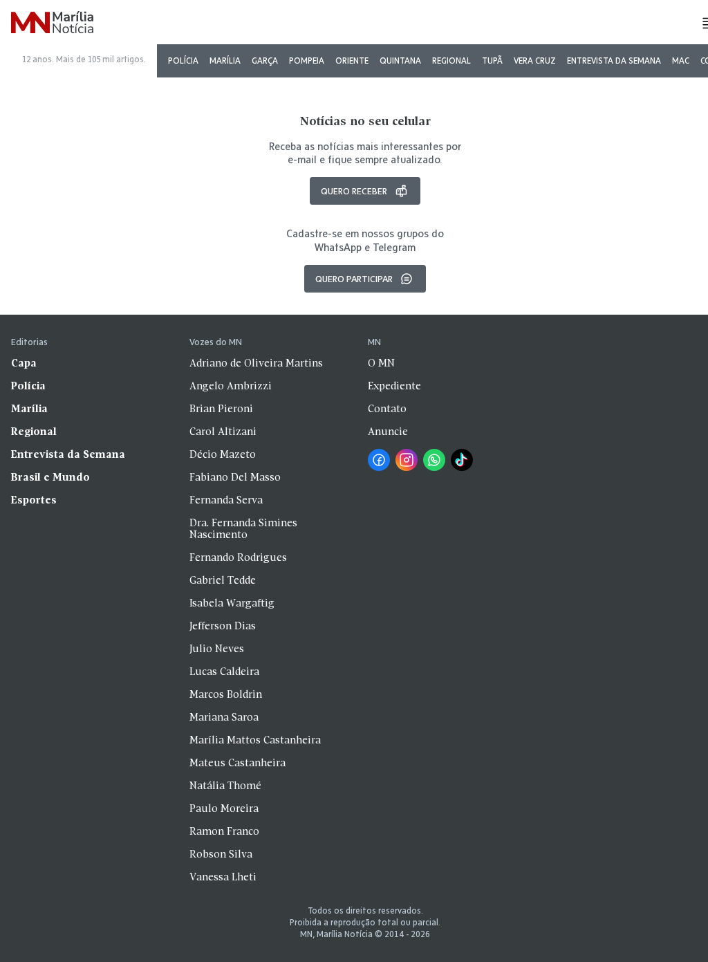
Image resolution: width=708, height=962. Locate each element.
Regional (451, 60)
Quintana (400, 60)
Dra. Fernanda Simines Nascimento (243, 529)
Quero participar (354, 278)
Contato (387, 409)
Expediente (394, 386)
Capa (24, 363)
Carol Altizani (223, 432)
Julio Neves (216, 649)
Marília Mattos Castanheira (255, 740)
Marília (225, 60)
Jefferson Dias (222, 626)
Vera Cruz (535, 60)
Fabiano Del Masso (235, 477)
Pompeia (306, 60)
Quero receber (354, 190)
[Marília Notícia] (52, 23)
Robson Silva (220, 854)
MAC (680, 60)
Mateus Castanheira (237, 763)
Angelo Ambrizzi (230, 386)
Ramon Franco (224, 832)
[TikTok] (462, 460)
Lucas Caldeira (224, 672)
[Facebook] (379, 460)
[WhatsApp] (434, 460)
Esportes (34, 500)
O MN (381, 363)
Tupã (492, 60)
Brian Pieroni (221, 409)
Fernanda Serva (226, 500)
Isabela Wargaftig (231, 603)
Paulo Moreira (224, 809)
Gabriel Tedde (222, 580)
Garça (265, 60)
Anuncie (388, 432)
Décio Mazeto (222, 455)
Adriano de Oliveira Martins (256, 363)
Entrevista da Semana (614, 60)
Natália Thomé (225, 786)
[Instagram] (406, 460)
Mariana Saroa (224, 717)
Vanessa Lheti (223, 877)
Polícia (183, 60)
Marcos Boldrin (225, 695)
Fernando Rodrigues (238, 558)
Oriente (352, 60)
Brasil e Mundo (50, 477)
